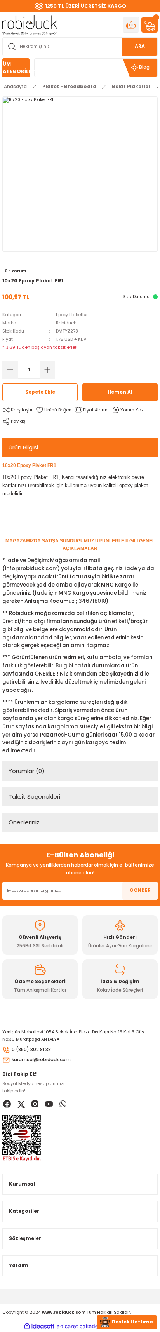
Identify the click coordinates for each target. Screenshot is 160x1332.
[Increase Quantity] (47, 370)
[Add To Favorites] (53, 410)
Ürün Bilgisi (23, 447)
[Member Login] (131, 25)
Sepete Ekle (40, 392)
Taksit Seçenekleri (34, 796)
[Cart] (149, 25)
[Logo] (29, 25)
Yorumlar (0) (27, 771)
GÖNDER (140, 890)
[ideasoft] (39, 1326)
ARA (140, 46)
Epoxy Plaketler (72, 315)
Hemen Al (120, 392)
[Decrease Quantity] (10, 370)
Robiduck (66, 323)
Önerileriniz (24, 822)
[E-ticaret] (79, 1326)
